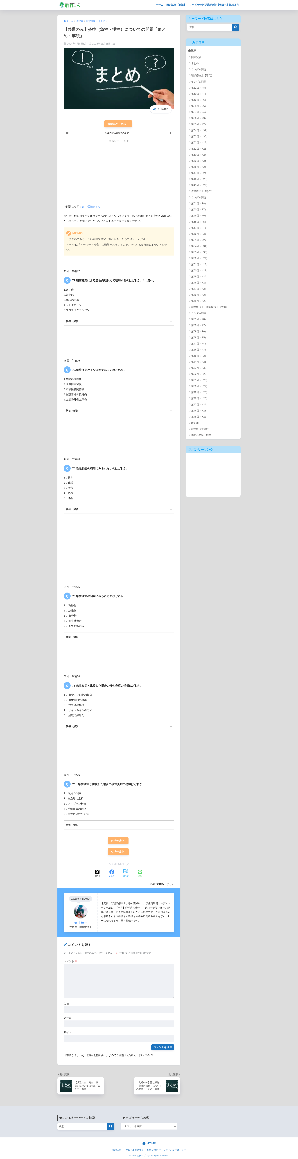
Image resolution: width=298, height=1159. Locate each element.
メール (68, 1017)
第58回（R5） (199, 106)
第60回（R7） (199, 93)
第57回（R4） (199, 112)
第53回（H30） (200, 136)
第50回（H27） (200, 154)
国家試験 (196, 57)
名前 (66, 1003)
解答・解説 (72, 321)
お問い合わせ (154, 1150)
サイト (68, 1032)
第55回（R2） (199, 124)
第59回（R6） (199, 100)
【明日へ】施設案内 (133, 1150)
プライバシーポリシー (175, 1150)
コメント (71, 961)
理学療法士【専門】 (202, 75)
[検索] (235, 27)
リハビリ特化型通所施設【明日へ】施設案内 (214, 4)
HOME (151, 1143)
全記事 (192, 50)
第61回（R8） (199, 87)
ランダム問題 (198, 69)
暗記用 (195, 423)
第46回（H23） (200, 179)
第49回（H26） (200, 160)
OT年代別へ (118, 851)
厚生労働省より (91, 206)
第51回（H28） (200, 148)
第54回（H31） (200, 130)
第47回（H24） (200, 173)
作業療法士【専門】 (202, 191)
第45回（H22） (200, 185)
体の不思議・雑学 (201, 435)
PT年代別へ (118, 840)
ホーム (159, 4)
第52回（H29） (200, 142)
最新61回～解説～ (118, 123)
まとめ (170, 884)
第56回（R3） (199, 118)
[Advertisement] (90, 169)
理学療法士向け (200, 429)
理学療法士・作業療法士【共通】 (209, 307)
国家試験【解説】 (176, 4)
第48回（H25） (200, 167)
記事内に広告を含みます (117, 133)
